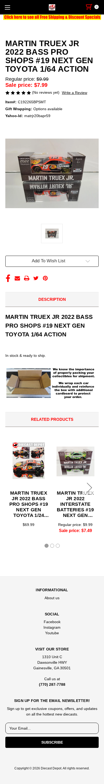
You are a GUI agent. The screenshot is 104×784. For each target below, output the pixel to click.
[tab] (47, 546)
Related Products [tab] (52, 419)
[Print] (26, 278)
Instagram (52, 627)
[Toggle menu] (7, 7)
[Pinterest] (45, 278)
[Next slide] (88, 487)
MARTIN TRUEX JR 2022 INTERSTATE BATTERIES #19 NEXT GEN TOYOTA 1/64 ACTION (75, 504)
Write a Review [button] (74, 93)
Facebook (52, 622)
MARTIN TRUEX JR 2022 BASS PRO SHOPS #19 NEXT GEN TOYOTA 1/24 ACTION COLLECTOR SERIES (28, 504)
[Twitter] (36, 278)
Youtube (52, 633)
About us (52, 598)
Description (52, 299)
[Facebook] (8, 278)
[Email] (17, 278)
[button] (52, 17)
